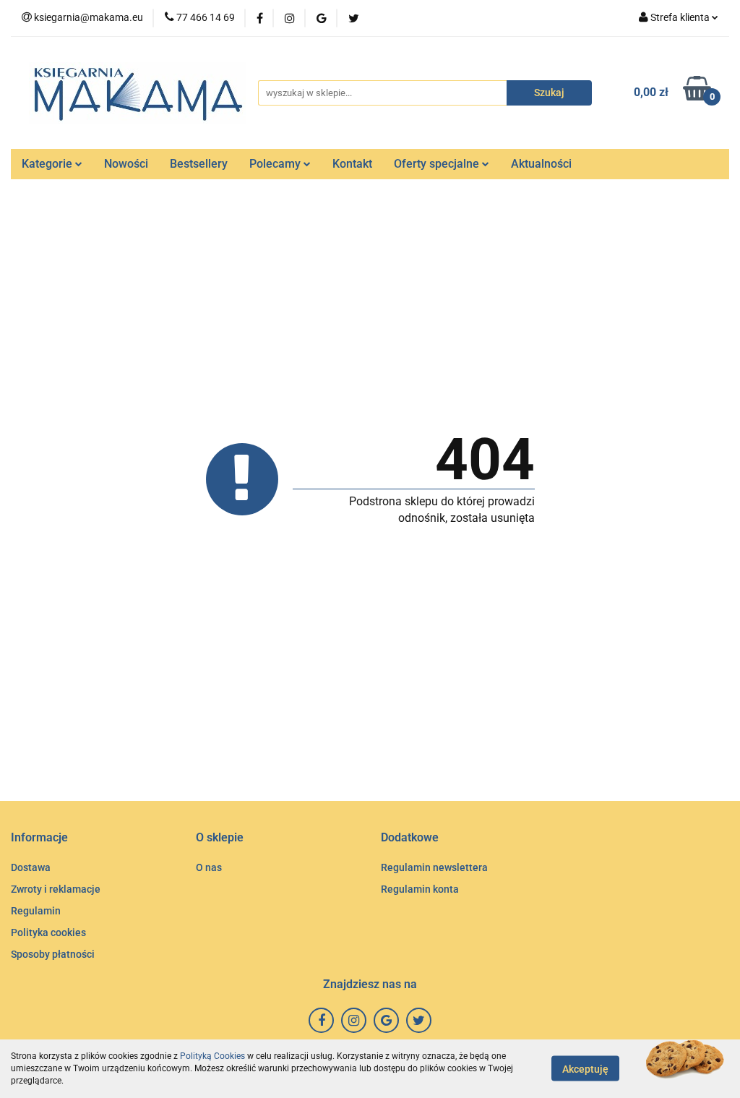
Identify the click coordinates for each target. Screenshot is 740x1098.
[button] (39, 838)
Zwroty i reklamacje (55, 889)
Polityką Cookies (212, 1056)
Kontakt (352, 164)
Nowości (126, 164)
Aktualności (541, 164)
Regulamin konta (420, 889)
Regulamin (36, 911)
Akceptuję (585, 1069)
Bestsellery (199, 164)
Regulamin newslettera (434, 867)
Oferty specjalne (438, 164)
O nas (209, 867)
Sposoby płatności (53, 954)
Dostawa (31, 867)
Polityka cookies (48, 932)
